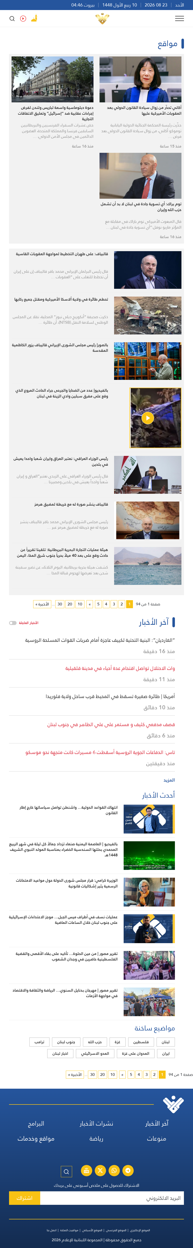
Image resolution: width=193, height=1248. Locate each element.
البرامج (36, 1123)
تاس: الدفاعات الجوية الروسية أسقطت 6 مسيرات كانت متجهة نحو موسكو (100, 752)
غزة (117, 1042)
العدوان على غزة (135, 1053)
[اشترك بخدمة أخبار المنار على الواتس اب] (114, 1171)
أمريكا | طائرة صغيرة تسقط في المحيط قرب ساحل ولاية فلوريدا (110, 696)
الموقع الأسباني (92, 1230)
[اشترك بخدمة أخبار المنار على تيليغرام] (127, 1171)
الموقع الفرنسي (116, 1230)
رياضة (96, 1138)
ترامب (39, 1042)
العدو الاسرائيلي (95, 1053)
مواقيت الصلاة (69, 1230)
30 (60, 604)
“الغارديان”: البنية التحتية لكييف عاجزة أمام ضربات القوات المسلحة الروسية (100, 640)
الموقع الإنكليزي (140, 1230)
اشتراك (24, 1198)
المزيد (169, 780)
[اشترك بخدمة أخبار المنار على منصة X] (100, 1171)
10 (80, 604)
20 (70, 604)
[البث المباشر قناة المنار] (86, 1171)
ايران (166, 1053)
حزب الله (95, 1042)
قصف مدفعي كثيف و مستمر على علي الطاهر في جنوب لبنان (111, 724)
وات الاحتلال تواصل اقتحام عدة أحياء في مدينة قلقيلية (120, 668)
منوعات (156, 1138)
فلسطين (141, 1042)
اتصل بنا (52, 1230)
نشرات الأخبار (96, 1123)
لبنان (166, 1042)
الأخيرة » (42, 604)
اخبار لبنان (60, 1053)
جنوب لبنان (66, 1042)
